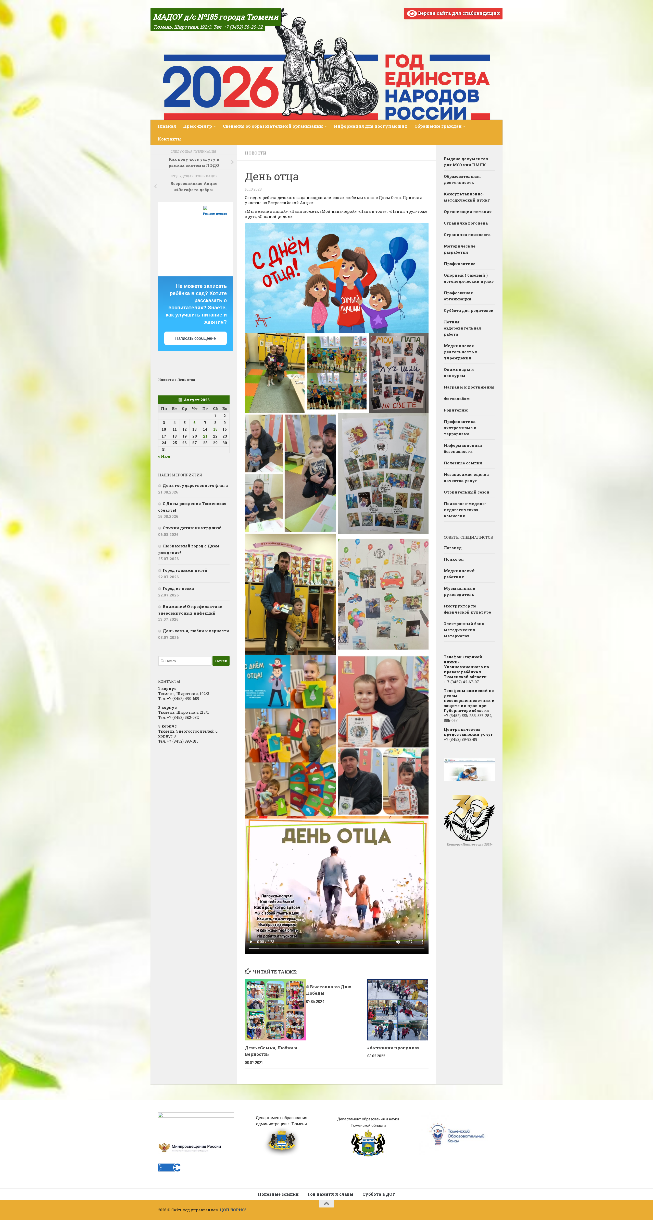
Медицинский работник (459, 573)
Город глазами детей (185, 570)
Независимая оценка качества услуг (466, 477)
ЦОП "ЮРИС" (233, 1209)
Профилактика (459, 263)
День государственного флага (195, 485)
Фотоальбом (457, 398)
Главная (167, 126)
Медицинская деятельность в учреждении (461, 351)
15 (215, 429)
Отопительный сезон (466, 492)
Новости (256, 153)
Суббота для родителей (469, 310)
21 (205, 436)
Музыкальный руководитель (459, 591)
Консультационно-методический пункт (467, 197)
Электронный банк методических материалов (464, 629)
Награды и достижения (469, 387)
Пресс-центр (197, 126)
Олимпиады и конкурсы (459, 372)
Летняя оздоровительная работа (462, 328)
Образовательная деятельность (462, 179)
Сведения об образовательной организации (273, 126)
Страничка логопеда (466, 223)
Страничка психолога (467, 234)
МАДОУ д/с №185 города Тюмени (215, 17)
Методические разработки (459, 249)
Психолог (454, 559)
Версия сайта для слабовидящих (458, 13)
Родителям (456, 410)
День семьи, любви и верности (196, 630)
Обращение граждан (438, 126)
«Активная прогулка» (393, 1048)
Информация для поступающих (370, 126)
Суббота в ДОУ (378, 1194)
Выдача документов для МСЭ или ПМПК (466, 161)
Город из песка (178, 588)
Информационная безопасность (463, 448)
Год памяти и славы (330, 1194)
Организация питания (468, 211)
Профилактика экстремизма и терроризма (460, 427)
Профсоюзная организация (458, 295)
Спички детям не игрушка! (192, 527)
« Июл (164, 456)
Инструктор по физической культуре (467, 609)
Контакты (170, 139)
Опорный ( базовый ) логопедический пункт (469, 278)
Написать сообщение (195, 338)
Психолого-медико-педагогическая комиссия (465, 509)
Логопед (453, 547)
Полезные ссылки (463, 462)
